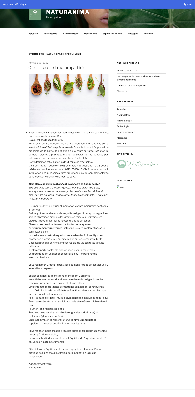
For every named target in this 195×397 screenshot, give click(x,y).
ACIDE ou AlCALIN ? (127, 70)
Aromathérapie (70, 33)
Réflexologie (90, 33)
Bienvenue (122, 91)
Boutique (148, 33)
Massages (133, 33)
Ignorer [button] (188, 4)
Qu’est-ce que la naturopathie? (56, 67)
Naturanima (68, 12)
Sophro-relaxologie (112, 33)
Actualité (33, 33)
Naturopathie (50, 33)
